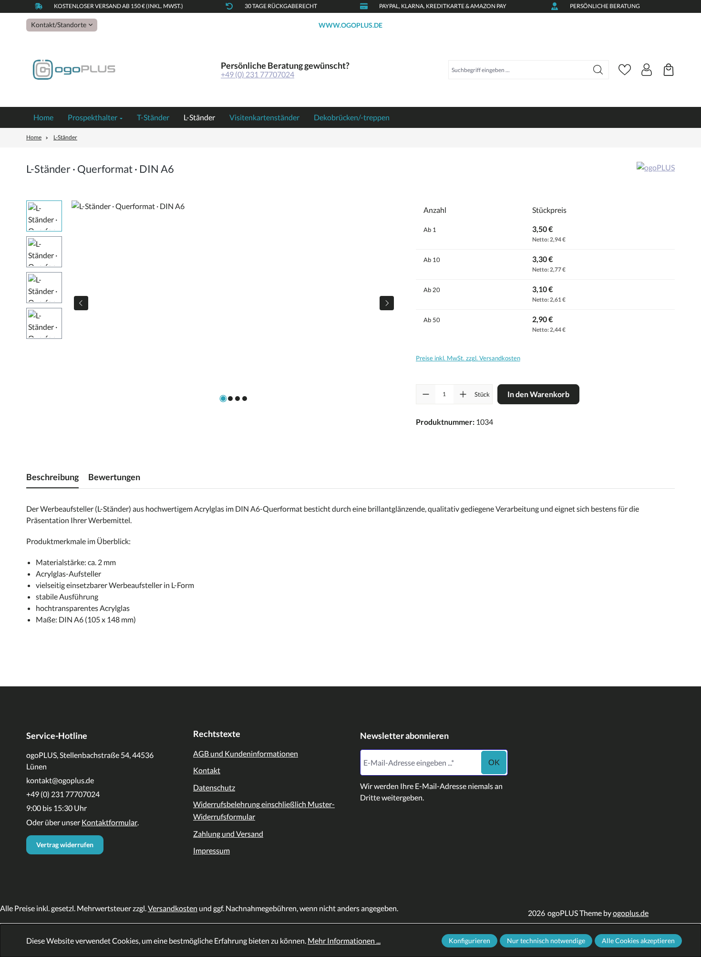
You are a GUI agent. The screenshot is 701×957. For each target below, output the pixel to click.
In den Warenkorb (538, 394)
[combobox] (518, 69)
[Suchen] (598, 69)
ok (494, 762)
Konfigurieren (469, 940)
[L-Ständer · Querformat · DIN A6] (234, 303)
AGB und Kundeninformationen (245, 753)
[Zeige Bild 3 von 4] (237, 398)
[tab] (52, 477)
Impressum (211, 850)
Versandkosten (172, 908)
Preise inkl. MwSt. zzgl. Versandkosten (468, 358)
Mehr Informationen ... (344, 940)
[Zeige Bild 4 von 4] (244, 398)
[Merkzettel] (625, 69)
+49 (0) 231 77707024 (257, 74)
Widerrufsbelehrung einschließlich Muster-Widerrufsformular (264, 810)
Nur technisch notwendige (546, 940)
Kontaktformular (109, 822)
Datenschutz (214, 787)
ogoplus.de (631, 912)
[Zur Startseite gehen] (74, 69)
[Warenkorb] (668, 69)
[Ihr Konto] (646, 69)
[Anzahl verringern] (425, 394)
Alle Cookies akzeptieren (638, 940)
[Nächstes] (387, 303)
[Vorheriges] (81, 303)
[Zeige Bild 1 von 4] (223, 398)
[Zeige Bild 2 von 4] (230, 398)
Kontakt (206, 770)
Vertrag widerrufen (64, 845)
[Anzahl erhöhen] (463, 394)
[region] (211, 303)
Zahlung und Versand (228, 833)
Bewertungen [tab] (114, 477)
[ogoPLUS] (656, 171)
